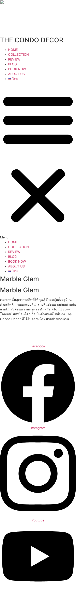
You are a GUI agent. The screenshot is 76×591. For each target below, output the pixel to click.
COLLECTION (18, 54)
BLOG (12, 64)
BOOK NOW (17, 69)
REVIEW (14, 59)
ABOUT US (16, 74)
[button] (38, 160)
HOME (13, 50)
